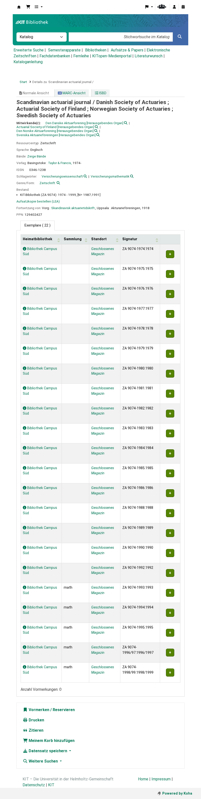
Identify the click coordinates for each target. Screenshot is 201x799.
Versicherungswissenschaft (62, 176)
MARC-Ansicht (74, 93)
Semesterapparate (64, 50)
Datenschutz (34, 785)
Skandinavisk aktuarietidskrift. (73, 208)
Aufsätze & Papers (127, 50)
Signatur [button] (129, 239)
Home (143, 779)
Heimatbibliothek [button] (37, 239)
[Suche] (180, 36)
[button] (28, 7)
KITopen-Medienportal (111, 56)
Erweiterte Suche (28, 50)
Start (23, 82)
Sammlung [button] (73, 239)
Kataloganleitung (28, 62)
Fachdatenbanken (54, 56)
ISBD (102, 93)
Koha (19, 7)
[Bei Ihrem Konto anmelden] (174, 7)
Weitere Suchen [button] (43, 761)
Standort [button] (99, 239)
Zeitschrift (47, 183)
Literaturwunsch (149, 56)
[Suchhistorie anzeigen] (183, 7)
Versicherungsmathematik (110, 176)
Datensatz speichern (48, 751)
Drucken (36, 720)
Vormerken (38, 709)
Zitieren (35, 730)
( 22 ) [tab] (37, 225)
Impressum (161, 779)
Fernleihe (81, 56)
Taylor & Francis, (60, 163)
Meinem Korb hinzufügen (51, 740)
